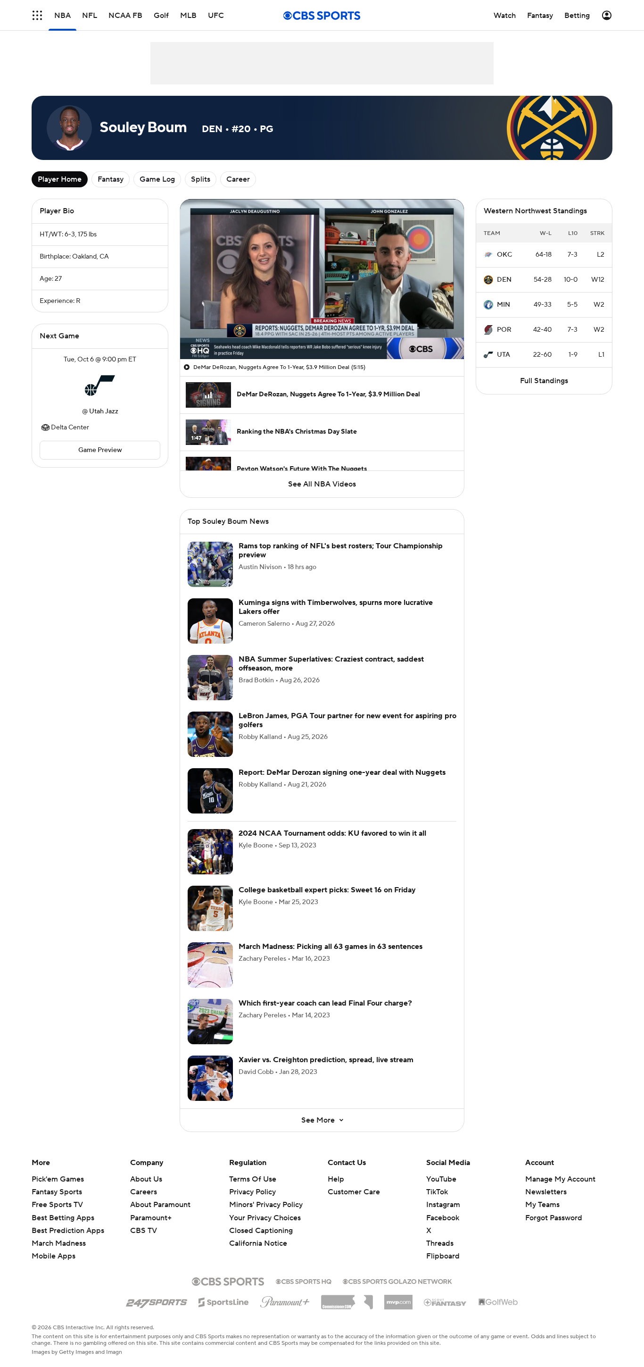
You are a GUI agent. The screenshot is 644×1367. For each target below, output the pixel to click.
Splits (200, 179)
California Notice (258, 1243)
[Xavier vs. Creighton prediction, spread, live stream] (210, 1078)
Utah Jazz (103, 411)
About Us (146, 1179)
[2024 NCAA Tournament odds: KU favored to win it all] (210, 851)
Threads (440, 1243)
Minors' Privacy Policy (266, 1204)
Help (336, 1179)
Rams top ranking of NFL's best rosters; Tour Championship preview (341, 550)
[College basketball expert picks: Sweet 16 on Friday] (210, 908)
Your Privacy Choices (265, 1218)
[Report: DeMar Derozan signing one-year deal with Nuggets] (210, 790)
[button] (37, 15)
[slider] (322, 332)
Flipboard (443, 1256)
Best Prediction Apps (68, 1230)
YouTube (441, 1179)
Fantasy (111, 179)
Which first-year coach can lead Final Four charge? (325, 1003)
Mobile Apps (53, 1256)
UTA (503, 355)
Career (238, 179)
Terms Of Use (252, 1179)
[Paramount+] (285, 1300)
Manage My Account (560, 1179)
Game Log (157, 179)
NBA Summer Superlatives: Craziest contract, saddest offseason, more (331, 663)
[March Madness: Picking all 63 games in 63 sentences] (210, 965)
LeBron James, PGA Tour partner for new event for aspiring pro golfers (347, 720)
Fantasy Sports (57, 1192)
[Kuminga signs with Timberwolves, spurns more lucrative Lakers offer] (210, 621)
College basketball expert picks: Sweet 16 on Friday (327, 890)
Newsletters (546, 1192)
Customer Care (354, 1192)
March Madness (59, 1243)
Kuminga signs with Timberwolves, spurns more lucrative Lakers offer (336, 607)
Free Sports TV (57, 1204)
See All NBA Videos (322, 484)
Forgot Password (553, 1218)
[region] (322, 279)
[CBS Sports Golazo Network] (397, 1280)
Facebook (442, 1218)
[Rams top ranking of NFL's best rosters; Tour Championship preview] (210, 564)
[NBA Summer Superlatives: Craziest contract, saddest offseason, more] (210, 677)
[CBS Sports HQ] (303, 1280)
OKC (504, 255)
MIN (503, 305)
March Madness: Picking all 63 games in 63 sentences (330, 946)
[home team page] (100, 385)
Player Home (60, 179)
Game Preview (100, 450)
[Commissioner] (347, 1298)
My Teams (542, 1204)
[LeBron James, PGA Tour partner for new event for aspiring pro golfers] (210, 734)
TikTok (437, 1192)
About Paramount (160, 1204)
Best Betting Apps (63, 1218)
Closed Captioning (261, 1230)
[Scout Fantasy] (445, 1302)
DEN (504, 280)
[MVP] (398, 1298)
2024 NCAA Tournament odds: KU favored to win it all (332, 833)
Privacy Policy (252, 1192)
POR (504, 330)
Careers (143, 1192)
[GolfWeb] (498, 1302)
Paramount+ (151, 1218)
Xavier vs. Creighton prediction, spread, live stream (326, 1060)
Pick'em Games (58, 1179)
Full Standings (544, 381)
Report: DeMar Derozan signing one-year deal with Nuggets (342, 772)
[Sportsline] (223, 1301)
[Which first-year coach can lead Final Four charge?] (210, 1021)
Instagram (443, 1204)
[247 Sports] (156, 1300)
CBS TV (143, 1230)
